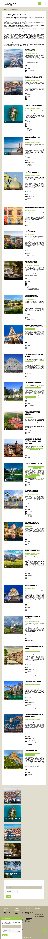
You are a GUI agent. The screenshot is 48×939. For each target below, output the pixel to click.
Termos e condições (39, 916)
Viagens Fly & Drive (28, 920)
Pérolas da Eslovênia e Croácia (33, 326)
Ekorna (5, 9)
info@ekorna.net (38, 910)
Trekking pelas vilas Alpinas (33, 382)
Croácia (21, 23)
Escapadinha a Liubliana (32, 523)
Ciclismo (27, 914)
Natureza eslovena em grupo (33, 550)
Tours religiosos (29, 918)
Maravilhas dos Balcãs (31, 491)
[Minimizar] (21, 918)
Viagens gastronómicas (28, 916)
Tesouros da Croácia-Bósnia (33, 682)
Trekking (27, 913)
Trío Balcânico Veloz (31, 262)
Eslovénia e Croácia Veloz (32, 172)
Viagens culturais (29, 912)
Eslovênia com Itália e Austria (33, 464)
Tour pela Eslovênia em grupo (33, 105)
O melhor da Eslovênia (31, 296)
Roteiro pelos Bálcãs (31, 585)
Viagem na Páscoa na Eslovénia (33, 77)
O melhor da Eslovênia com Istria (34, 207)
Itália (19, 23)
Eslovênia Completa (30, 231)
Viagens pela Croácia (7, 913)
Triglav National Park (31, 751)
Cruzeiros (28, 921)
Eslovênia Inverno (30, 50)
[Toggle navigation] (39, 3)
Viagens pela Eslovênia (7, 915)
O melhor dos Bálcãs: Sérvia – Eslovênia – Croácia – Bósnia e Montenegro (33, 441)
